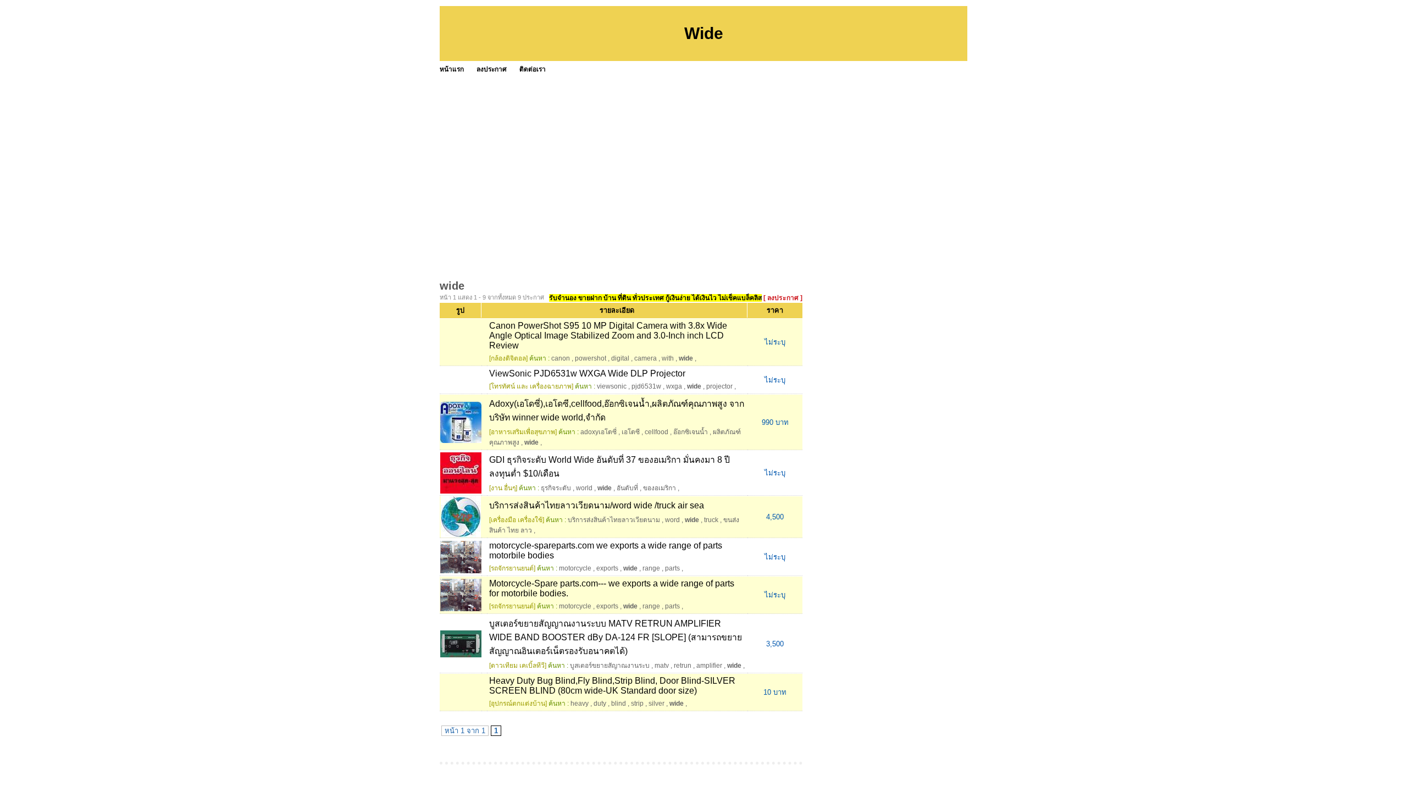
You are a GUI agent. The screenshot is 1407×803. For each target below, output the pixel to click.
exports (607, 568)
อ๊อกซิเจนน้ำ (690, 432)
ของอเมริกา (659, 488)
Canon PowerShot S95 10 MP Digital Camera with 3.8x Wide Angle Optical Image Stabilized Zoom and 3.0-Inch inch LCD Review (608, 335)
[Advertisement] (769, 159)
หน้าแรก (452, 69)
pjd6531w (646, 386)
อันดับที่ (627, 488)
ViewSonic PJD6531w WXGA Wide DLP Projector (587, 373)
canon (560, 358)
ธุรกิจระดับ (556, 488)
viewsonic (612, 386)
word (672, 520)
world (584, 488)
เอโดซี (631, 432)
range (651, 568)
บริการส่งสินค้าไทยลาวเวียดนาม (614, 520)
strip (637, 703)
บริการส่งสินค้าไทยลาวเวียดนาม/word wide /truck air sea (596, 505)
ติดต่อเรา (532, 69)
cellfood (656, 432)
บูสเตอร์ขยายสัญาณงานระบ (610, 665)
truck (711, 520)
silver (656, 703)
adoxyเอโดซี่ (598, 432)
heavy (579, 703)
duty (600, 703)
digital (620, 358)
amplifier (709, 665)
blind (618, 703)
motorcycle (575, 568)
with (668, 358)
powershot (590, 358)
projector (719, 386)
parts (672, 568)
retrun (682, 665)
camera (645, 358)
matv (662, 665)
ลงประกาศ (492, 69)
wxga (674, 386)
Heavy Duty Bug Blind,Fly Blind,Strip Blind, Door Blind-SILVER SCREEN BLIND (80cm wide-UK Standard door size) (612, 685)
